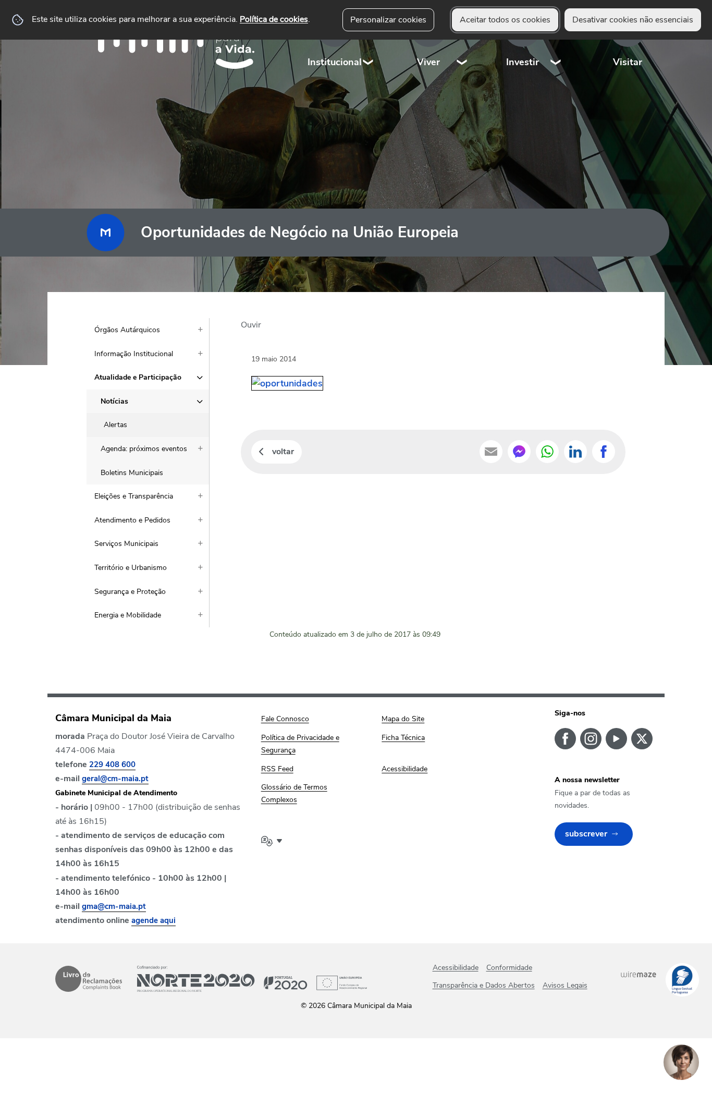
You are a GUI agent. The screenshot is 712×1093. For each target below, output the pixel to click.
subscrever (586, 834)
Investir (522, 62)
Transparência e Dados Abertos (484, 985)
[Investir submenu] (556, 41)
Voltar (283, 451)
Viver (428, 62)
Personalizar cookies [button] (388, 20)
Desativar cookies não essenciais (632, 20)
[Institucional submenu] (368, 41)
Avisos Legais (565, 985)
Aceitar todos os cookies (505, 20)
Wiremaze (638, 974)
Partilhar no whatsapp (547, 451)
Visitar (627, 62)
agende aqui (153, 920)
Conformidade (509, 968)
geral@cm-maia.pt (115, 778)
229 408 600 (112, 764)
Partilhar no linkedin (575, 451)
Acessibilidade (455, 968)
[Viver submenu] (462, 41)
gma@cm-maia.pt (114, 906)
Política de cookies (274, 19)
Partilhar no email (491, 451)
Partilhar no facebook (603, 451)
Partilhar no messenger (519, 451)
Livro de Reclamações (88, 979)
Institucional (334, 62)
